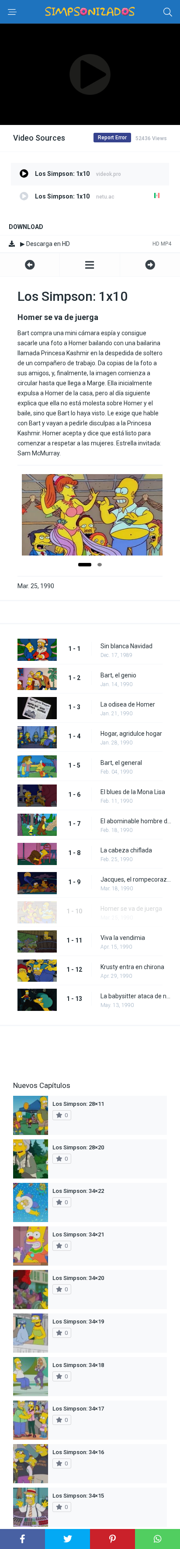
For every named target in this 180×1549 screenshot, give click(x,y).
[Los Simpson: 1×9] (29, 264)
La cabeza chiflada (126, 850)
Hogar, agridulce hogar (131, 733)
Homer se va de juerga (131, 908)
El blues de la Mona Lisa (132, 791)
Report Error (112, 138)
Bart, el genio (118, 675)
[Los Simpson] (89, 264)
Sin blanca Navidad (126, 646)
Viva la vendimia (122, 937)
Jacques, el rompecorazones (135, 879)
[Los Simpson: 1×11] (150, 264)
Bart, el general (121, 762)
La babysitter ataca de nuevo (135, 996)
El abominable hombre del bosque (135, 821)
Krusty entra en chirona (132, 966)
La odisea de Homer (127, 704)
